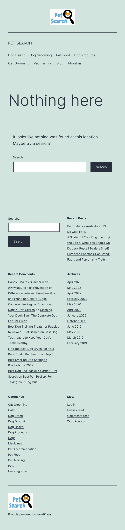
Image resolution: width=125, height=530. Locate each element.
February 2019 (77, 343)
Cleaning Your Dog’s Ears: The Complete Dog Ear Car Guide (32, 315)
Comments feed (78, 416)
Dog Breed (15, 416)
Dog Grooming (41, 55)
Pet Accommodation (22, 449)
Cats (11, 410)
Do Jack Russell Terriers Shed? (88, 248)
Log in (71, 404)
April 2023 (74, 282)
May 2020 (74, 304)
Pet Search (20, 43)
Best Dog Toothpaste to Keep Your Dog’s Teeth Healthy (32, 337)
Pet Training (43, 63)
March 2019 (75, 337)
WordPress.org (77, 421)
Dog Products (84, 55)
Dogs (11, 438)
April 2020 (74, 310)
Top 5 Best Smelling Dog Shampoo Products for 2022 (30, 360)
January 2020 (76, 315)
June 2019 (74, 326)
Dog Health (16, 55)
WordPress (44, 514)
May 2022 (74, 287)
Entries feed (75, 410)
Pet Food (63, 55)
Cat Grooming (18, 63)
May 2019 (74, 332)
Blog (60, 63)
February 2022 (77, 298)
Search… (19, 157)
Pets (11, 465)
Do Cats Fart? (76, 231)
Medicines (15, 443)
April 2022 (74, 293)
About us (75, 63)
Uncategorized (18, 471)
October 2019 (76, 321)
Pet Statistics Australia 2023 (86, 226)
